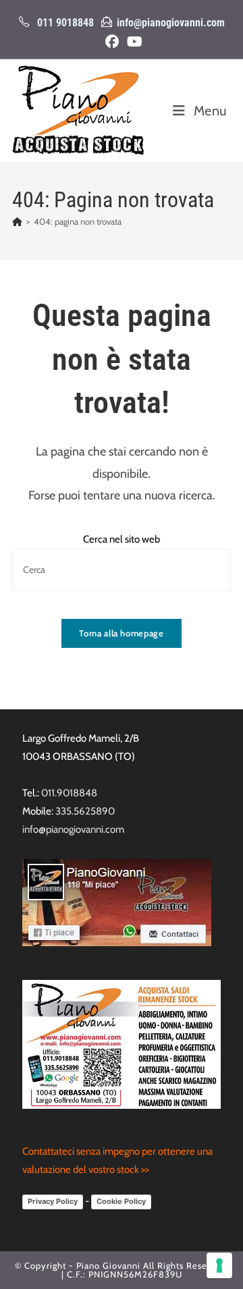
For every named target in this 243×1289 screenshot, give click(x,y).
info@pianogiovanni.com (171, 22)
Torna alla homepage (121, 633)
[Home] (17, 221)
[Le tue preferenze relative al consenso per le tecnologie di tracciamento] (219, 1265)
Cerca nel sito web (121, 539)
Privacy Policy (53, 1201)
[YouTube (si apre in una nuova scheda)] (132, 42)
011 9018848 (65, 22)
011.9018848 (69, 793)
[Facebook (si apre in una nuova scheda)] (112, 42)
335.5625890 (85, 811)
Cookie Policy (121, 1201)
